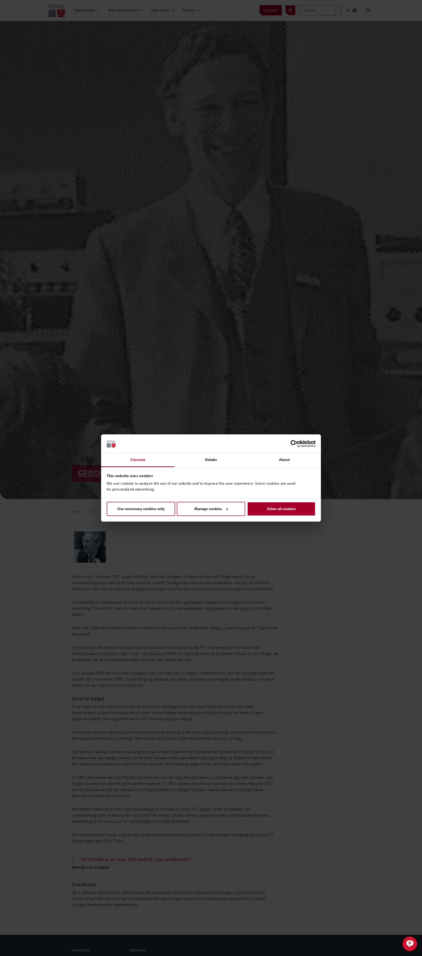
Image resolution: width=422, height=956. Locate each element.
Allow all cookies (281, 509)
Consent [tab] (137, 460)
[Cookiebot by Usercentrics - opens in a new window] (294, 443)
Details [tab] (211, 460)
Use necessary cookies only (141, 509)
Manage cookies (208, 509)
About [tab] (284, 460)
